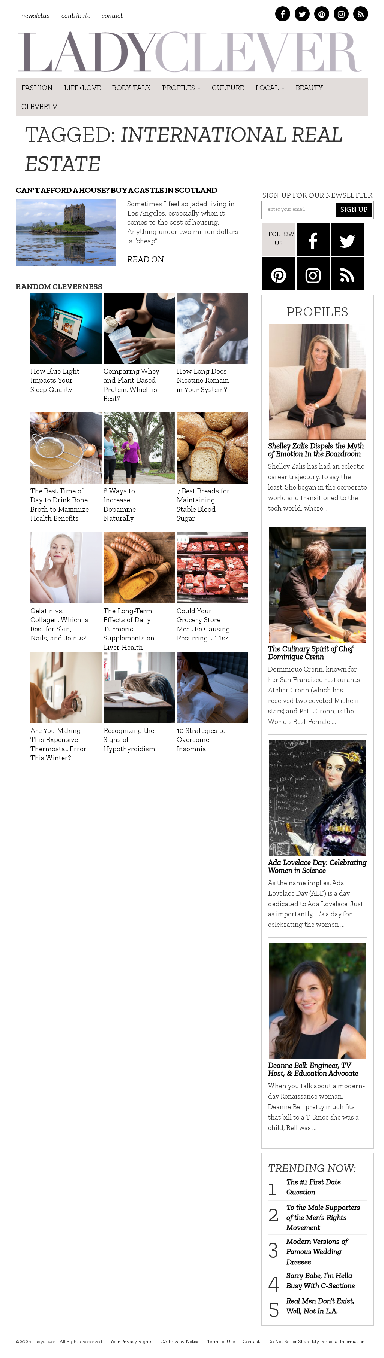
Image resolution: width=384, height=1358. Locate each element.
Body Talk (131, 87)
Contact (112, 15)
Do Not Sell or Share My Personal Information (315, 1341)
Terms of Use (221, 1341)
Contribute (76, 15)
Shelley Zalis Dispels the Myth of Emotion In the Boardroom (316, 449)
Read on (145, 259)
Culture (228, 87)
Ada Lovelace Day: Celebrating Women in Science (317, 866)
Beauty (309, 87)
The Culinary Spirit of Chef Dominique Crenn (310, 652)
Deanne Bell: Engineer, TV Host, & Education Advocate (313, 1069)
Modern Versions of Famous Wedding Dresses (317, 1251)
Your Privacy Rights (131, 1341)
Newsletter (35, 15)
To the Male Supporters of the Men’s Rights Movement (323, 1217)
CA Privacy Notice (180, 1341)
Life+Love (82, 87)
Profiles (179, 87)
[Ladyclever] (189, 51)
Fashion (37, 87)
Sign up (354, 209)
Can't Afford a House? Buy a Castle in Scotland (116, 190)
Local (268, 87)
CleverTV (39, 106)
